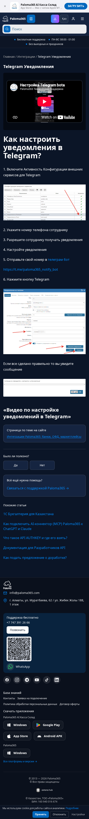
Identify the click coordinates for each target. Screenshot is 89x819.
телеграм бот (59, 259)
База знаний (12, 693)
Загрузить (76, 6)
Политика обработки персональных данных (30, 704)
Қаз (64, 18)
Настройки (78, 814)
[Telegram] (27, 680)
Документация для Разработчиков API (34, 547)
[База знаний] (31, 19)
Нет (42, 465)
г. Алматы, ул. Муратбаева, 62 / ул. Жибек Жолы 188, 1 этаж (47, 602)
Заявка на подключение (32, 698)
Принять (40, 814)
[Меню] (82, 19)
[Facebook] (7, 680)
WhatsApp (23, 667)
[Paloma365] (7, 585)
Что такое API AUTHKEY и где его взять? (35, 538)
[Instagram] (17, 680)
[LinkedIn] (56, 680)
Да (16, 465)
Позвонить (17, 630)
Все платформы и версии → (20, 761)
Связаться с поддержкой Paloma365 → (38, 488)
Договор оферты (69, 704)
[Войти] (73, 19)
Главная (9, 57)
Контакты (9, 698)
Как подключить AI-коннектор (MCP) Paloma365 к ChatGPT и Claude (43, 526)
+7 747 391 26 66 (18, 622)
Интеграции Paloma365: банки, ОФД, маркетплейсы (44, 436)
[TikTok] (47, 680)
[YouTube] (37, 680)
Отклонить (59, 814)
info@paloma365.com (25, 593)
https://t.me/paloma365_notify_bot (30, 269)
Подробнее (72, 808)
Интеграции (26, 57)
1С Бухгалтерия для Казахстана (28, 514)
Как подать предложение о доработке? (35, 557)
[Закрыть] (5, 6)
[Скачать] (55, 19)
